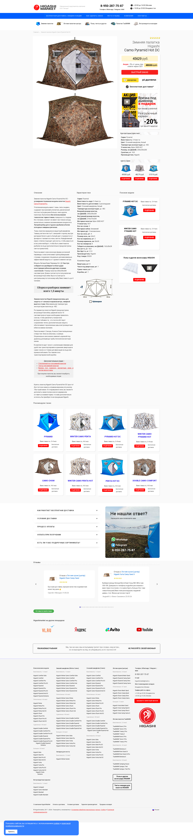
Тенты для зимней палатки (48, 366)
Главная (36, 32)
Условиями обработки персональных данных (85, 802)
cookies (56, 823)
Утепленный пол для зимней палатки (52, 363)
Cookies (103, 802)
